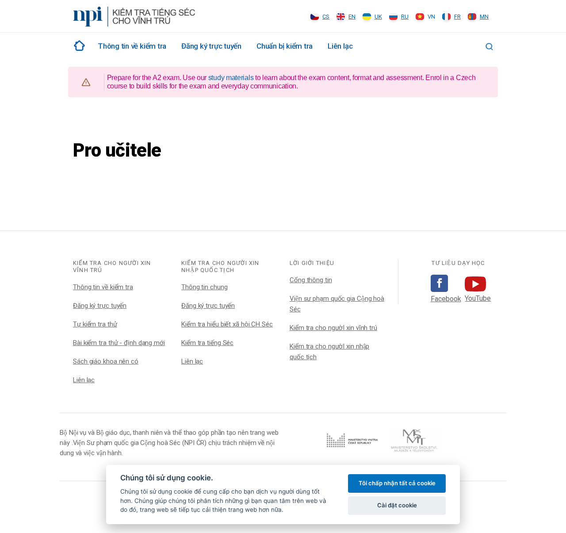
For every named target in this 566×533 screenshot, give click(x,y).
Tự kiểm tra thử (95, 324)
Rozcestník (78, 45)
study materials (231, 77)
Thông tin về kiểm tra (103, 287)
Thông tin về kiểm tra (132, 46)
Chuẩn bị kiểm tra (284, 46)
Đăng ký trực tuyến (211, 46)
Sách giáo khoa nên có (105, 361)
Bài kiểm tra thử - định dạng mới (119, 343)
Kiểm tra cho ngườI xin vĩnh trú (333, 328)
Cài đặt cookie (397, 505)
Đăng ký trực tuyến (99, 306)
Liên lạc (340, 46)
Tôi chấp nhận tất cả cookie (397, 483)
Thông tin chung (204, 287)
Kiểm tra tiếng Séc (207, 343)
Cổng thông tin (311, 280)
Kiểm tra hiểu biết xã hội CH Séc (227, 324)
